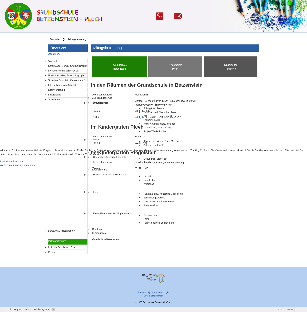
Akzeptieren (6, 161)
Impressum (29, 165)
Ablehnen (18, 161)
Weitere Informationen (11, 165)
